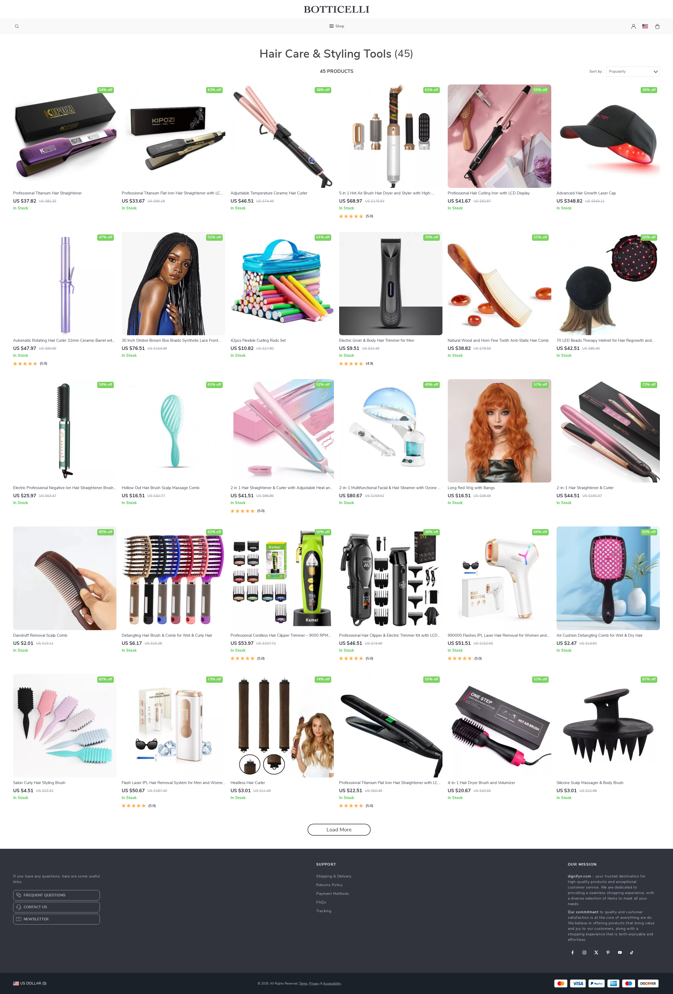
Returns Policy (329, 885)
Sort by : (596, 71)
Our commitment (583, 912)
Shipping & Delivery (333, 876)
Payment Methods (332, 894)
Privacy (314, 983)
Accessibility (332, 983)
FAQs (321, 902)
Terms (303, 983)
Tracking (324, 911)
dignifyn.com (579, 876)
